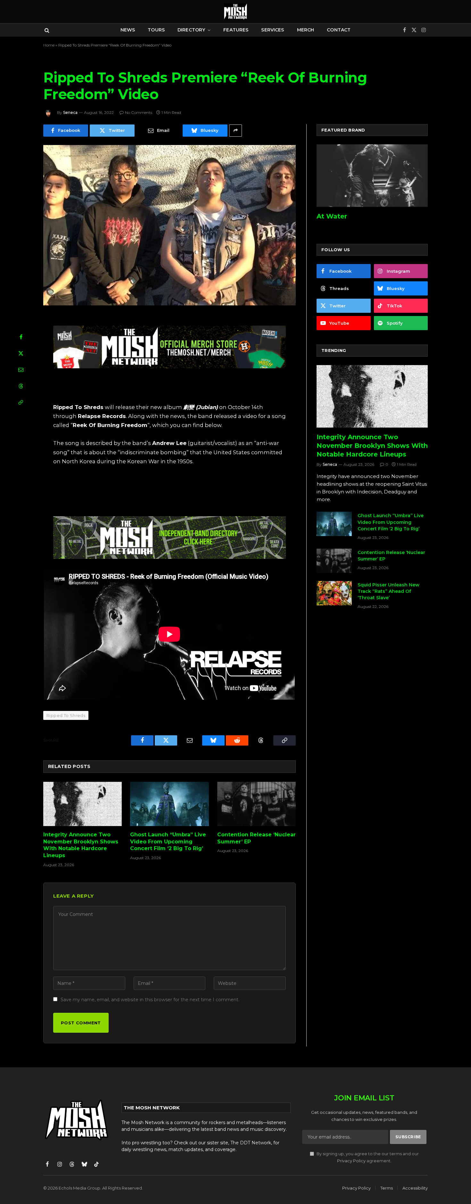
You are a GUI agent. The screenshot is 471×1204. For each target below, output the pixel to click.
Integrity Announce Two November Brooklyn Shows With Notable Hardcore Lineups (80, 845)
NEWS (127, 30)
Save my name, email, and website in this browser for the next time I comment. (150, 1000)
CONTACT (339, 30)
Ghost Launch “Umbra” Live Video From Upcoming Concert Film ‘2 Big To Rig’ (168, 842)
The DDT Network (250, 1143)
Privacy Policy (351, 1160)
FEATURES (235, 30)
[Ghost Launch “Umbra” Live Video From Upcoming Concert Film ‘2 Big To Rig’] (169, 804)
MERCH (305, 30)
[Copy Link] (20, 402)
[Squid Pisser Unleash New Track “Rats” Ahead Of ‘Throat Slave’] (334, 593)
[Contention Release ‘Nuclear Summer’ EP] (256, 804)
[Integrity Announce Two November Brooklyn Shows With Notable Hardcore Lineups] (82, 804)
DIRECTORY (191, 30)
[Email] (20, 369)
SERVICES (272, 30)
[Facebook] (20, 336)
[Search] (46, 30)
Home (48, 45)
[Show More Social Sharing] (235, 130)
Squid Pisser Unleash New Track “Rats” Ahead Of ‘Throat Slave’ (388, 591)
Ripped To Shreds (65, 715)
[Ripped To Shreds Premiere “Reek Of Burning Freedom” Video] (169, 225)
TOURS (156, 30)
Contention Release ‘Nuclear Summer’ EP (256, 838)
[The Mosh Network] (235, 11)
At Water (332, 216)
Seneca (70, 112)
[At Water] (372, 175)
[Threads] (20, 386)
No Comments (138, 112)
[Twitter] (20, 353)
